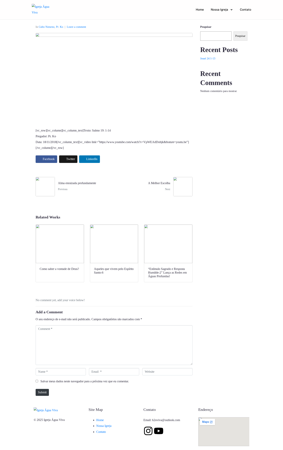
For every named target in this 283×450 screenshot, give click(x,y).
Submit (42, 392)
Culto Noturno (46, 26)
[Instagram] (148, 431)
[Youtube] (158, 431)
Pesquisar (205, 26)
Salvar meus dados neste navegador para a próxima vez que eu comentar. (84, 381)
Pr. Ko (59, 26)
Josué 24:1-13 (207, 58)
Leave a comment (76, 26)
